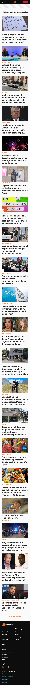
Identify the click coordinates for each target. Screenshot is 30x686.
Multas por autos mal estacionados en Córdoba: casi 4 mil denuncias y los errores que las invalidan (14, 99)
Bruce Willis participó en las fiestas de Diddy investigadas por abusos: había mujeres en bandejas (14, 576)
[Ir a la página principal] (15, 2)
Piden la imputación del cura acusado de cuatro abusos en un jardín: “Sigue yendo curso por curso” (15, 38)
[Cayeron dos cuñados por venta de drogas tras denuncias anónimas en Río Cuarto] (15, 174)
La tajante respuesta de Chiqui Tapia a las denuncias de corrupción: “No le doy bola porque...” (14, 129)
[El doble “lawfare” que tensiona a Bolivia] (15, 506)
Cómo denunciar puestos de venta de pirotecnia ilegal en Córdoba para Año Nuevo (15, 461)
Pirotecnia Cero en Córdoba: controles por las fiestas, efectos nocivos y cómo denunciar (14, 159)
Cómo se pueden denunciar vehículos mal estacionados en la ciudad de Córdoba (15, 280)
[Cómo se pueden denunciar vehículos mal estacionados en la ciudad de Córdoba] (15, 264)
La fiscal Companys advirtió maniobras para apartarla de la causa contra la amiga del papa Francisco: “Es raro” (13, 70)
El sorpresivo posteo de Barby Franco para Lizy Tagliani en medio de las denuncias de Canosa (13, 340)
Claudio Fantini (7, 520)
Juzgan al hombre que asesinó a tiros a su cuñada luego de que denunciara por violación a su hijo (15, 546)
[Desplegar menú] (2, 2)
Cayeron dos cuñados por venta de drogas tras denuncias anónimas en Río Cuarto (15, 189)
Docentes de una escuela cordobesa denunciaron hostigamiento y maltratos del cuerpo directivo (14, 220)
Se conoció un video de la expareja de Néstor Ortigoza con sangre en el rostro (14, 607)
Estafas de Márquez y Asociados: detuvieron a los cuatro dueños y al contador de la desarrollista (15, 370)
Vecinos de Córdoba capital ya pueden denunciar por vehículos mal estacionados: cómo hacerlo (15, 251)
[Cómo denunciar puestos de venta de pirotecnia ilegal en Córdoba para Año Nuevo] (15, 445)
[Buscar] (6, 2)
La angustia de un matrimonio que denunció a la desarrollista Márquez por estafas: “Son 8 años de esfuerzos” (15, 402)
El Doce (3, 9)
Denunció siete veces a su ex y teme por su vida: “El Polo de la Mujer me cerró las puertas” (14, 310)
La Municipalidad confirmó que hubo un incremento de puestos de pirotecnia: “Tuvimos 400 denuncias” (15, 491)
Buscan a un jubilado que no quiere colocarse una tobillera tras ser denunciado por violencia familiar (14, 432)
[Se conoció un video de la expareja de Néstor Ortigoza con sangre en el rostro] (15, 591)
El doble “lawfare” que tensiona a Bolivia (12, 516)
